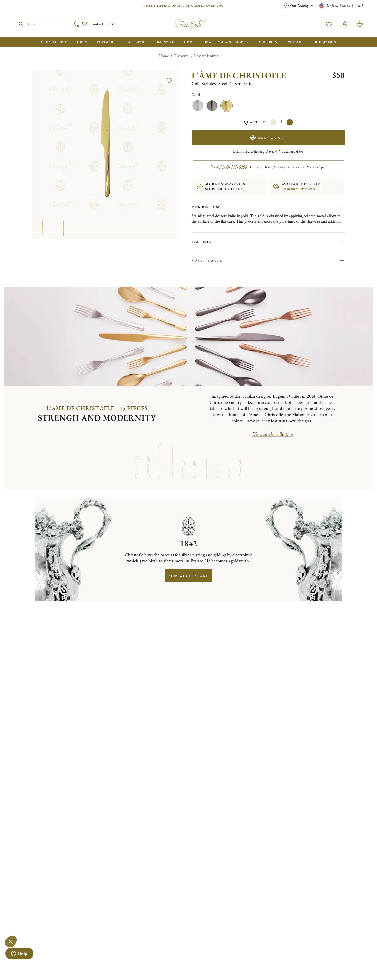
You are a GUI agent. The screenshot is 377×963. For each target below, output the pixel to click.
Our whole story (188, 575)
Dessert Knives (206, 56)
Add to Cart (272, 137)
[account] (329, 24)
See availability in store (299, 189)
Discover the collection (272, 434)
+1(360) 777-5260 (231, 167)
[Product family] (136, 461)
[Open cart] (360, 24)
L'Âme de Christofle (239, 75)
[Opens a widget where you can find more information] (19, 954)
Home (164, 56)
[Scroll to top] (357, 943)
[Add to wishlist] (169, 80)
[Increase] (290, 122)
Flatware (181, 56)
